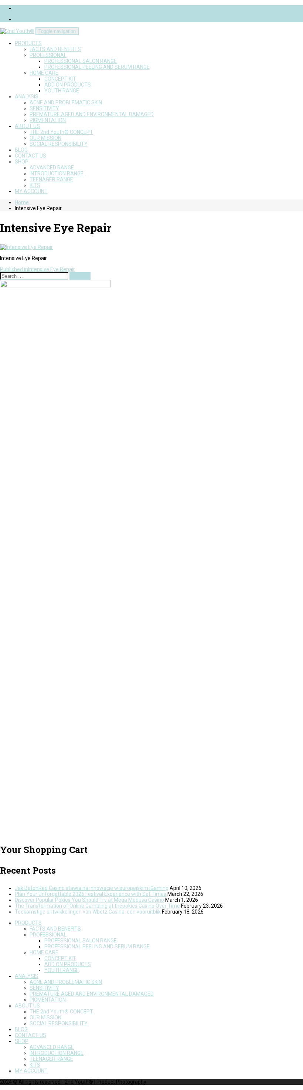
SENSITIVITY (44, 108)
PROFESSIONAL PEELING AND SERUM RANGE (97, 67)
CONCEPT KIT (60, 79)
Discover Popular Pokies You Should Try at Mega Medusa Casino (89, 900)
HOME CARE (44, 73)
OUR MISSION (45, 138)
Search (80, 276)
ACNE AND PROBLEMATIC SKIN (66, 102)
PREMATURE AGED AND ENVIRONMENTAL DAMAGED (92, 114)
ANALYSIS (26, 96)
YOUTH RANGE (61, 91)
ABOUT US (27, 126)
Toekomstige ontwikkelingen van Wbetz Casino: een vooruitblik (88, 912)
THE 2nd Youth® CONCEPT (61, 132)
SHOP (21, 162)
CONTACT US (30, 156)
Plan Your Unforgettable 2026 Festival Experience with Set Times (90, 894)
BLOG (21, 150)
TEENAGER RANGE (51, 179)
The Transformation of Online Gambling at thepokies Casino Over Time (97, 906)
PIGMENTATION (48, 120)
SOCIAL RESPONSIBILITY (59, 144)
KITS (35, 185)
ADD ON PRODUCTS (67, 85)
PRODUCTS (28, 43)
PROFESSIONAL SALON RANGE (80, 61)
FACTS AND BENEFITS (55, 49)
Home (22, 202)
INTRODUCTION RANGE (57, 173)
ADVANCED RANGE (52, 168)
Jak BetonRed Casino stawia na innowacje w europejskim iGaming (91, 888)
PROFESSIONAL (48, 55)
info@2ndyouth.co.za (40, 8)
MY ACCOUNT (31, 191)
